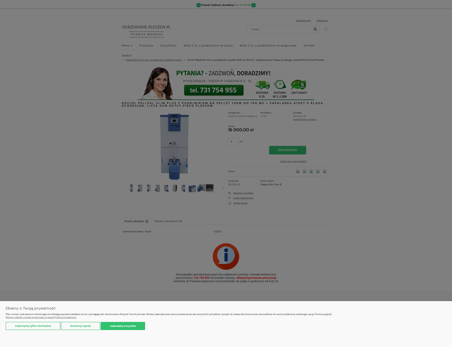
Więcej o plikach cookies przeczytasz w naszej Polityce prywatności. (41, 317)
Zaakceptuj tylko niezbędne (33, 325)
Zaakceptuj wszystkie (123, 325)
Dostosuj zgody (80, 325)
